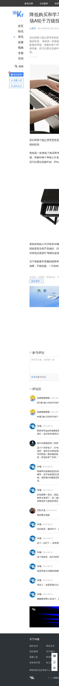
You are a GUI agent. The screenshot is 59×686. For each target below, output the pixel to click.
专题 (20, 53)
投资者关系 (34, 662)
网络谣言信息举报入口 (40, 669)
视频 (20, 47)
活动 (20, 58)
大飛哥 (32, 28)
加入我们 (50, 662)
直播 (20, 42)
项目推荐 (35, 280)
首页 (20, 26)
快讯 (20, 31)
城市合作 (33, 645)
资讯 (20, 36)
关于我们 (50, 651)
